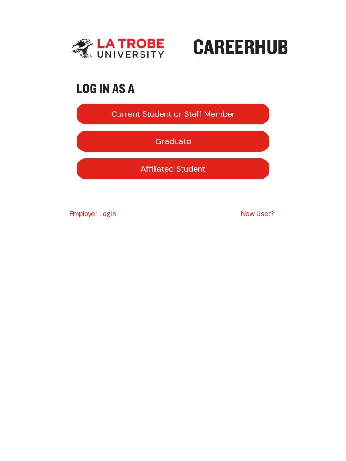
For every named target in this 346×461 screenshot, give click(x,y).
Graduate (173, 141)
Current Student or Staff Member (173, 113)
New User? (257, 213)
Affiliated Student (173, 168)
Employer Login (92, 213)
